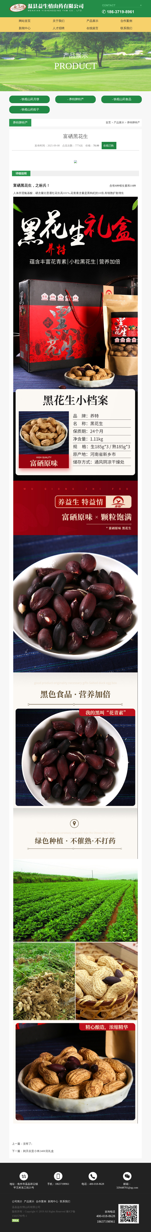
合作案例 (126, 20)
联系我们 (126, 28)
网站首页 (25, 20)
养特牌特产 (133, 122)
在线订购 (108, 145)
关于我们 (58, 20)
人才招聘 (58, 28)
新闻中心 (25, 28)
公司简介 (17, 1201)
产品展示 (92, 20)
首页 (108, 122)
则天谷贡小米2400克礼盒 (38, 1151)
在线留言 (92, 28)
